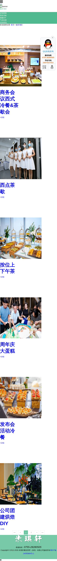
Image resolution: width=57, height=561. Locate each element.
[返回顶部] (52, 67)
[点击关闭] (52, 37)
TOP (1, 558)
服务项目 (19, 25)
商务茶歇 (3, 15)
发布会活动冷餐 (7, 430)
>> (42, 533)
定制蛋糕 (3, 13)
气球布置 (3, 20)
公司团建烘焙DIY (7, 517)
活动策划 (3, 22)
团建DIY (3, 18)
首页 (12, 25)
